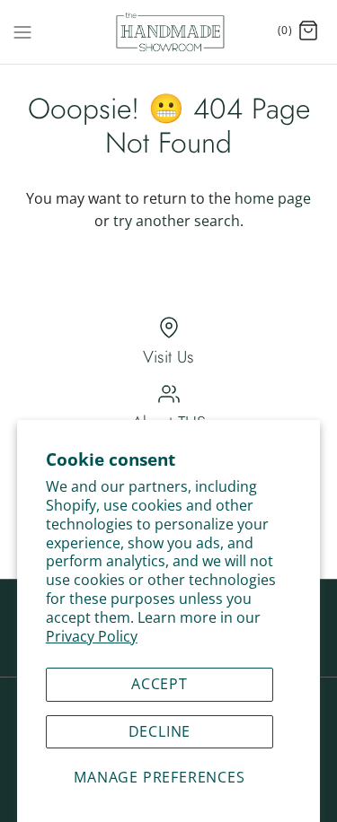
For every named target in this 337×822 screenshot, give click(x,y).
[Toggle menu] (22, 30)
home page (273, 198)
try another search (176, 221)
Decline (160, 731)
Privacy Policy (91, 636)
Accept (159, 684)
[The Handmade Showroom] (168, 32)
